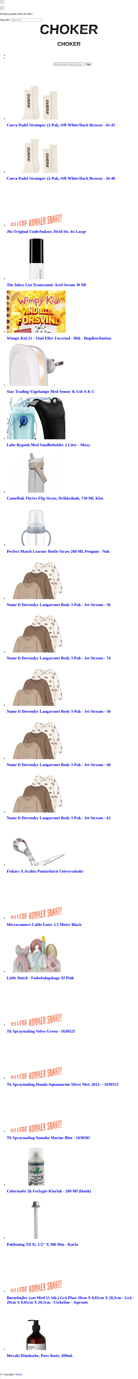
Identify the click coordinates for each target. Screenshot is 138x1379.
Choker (18, 1374)
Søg (88, 64)
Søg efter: (5, 19)
